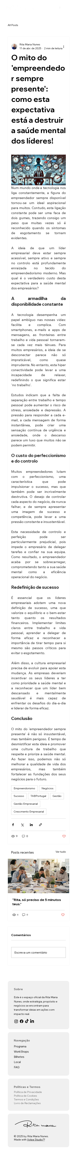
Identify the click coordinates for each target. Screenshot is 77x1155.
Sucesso (19, 796)
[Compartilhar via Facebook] (13, 824)
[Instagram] (16, 1021)
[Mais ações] (63, 46)
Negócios (47, 788)
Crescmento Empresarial (29, 811)
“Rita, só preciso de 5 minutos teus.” (36, 902)
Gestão (57, 796)
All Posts (13, 25)
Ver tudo (61, 851)
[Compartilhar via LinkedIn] (31, 824)
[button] (60, 7)
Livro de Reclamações (27, 1103)
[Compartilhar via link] (40, 824)
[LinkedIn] (32, 1021)
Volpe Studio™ (36, 1139)
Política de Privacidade (28, 1092)
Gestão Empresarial (26, 803)
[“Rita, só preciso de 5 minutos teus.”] (38, 876)
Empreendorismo (24, 788)
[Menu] (70, 7)
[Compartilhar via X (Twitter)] (22, 824)
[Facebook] (21, 1021)
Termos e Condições (26, 1099)
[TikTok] (26, 1021)
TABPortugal (38, 796)
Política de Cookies (25, 1095)
